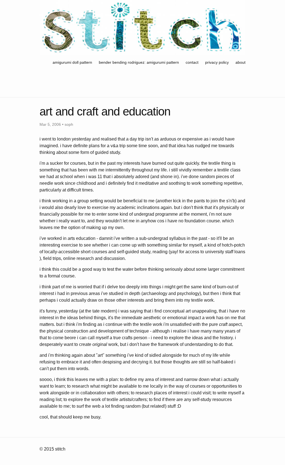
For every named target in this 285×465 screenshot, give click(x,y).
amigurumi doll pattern (73, 62)
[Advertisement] (141, 82)
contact (192, 62)
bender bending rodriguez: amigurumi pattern (139, 62)
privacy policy (217, 62)
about (240, 62)
